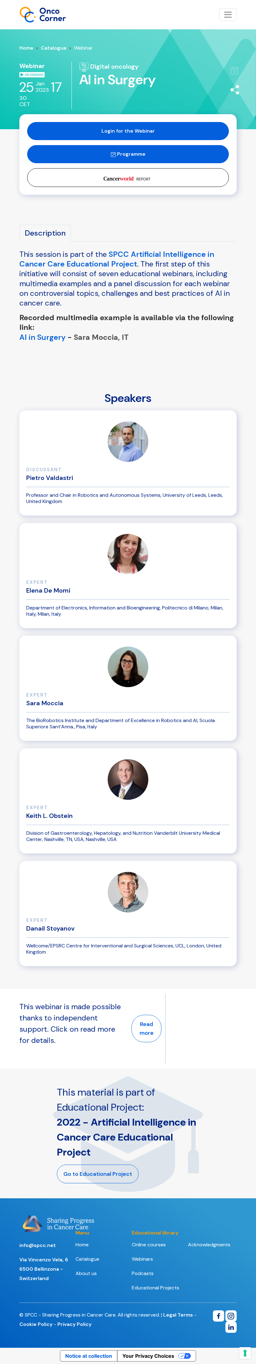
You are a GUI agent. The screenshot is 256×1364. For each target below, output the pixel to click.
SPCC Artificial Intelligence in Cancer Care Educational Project (116, 259)
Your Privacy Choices (148, 1356)
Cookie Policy (35, 1324)
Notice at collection (88, 1356)
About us (86, 1273)
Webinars (142, 1259)
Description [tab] (45, 233)
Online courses (149, 1244)
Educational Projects (155, 1287)
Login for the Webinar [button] (128, 131)
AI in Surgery (42, 337)
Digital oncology (114, 66)
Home (26, 48)
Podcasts (143, 1273)
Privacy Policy (74, 1324)
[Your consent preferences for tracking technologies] (245, 1353)
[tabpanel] (128, 317)
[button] (128, 177)
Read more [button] (147, 1028)
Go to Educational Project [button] (97, 1174)
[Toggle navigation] (228, 14)
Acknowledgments (209, 1244)
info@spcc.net (37, 1245)
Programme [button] (130, 154)
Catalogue (53, 48)
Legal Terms (178, 1315)
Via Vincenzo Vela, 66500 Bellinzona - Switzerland (43, 1269)
